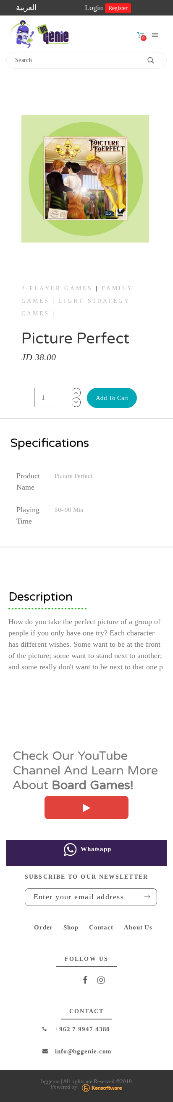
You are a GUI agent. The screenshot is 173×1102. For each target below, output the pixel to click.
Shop (71, 927)
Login (95, 7)
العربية (26, 7)
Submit (144, 897)
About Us (138, 927)
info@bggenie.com (83, 1051)
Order (43, 927)
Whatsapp (95, 849)
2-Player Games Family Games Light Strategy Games (77, 301)
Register (118, 8)
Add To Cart (112, 398)
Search (156, 60)
